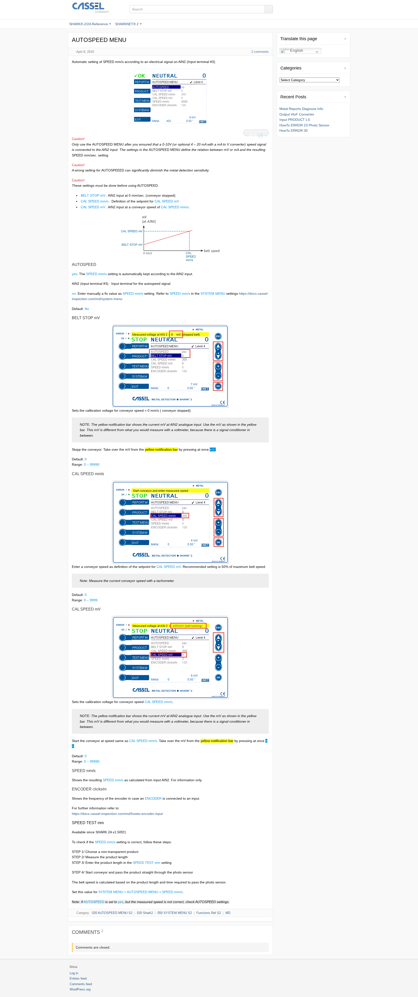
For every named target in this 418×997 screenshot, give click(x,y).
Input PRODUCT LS (294, 120)
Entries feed (78, 978)
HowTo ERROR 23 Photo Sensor (304, 125)
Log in (74, 973)
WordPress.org (80, 989)
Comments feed (81, 984)
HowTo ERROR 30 (293, 130)
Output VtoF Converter (296, 114)
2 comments (260, 52)
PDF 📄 (256, 135)
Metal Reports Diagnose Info (301, 109)
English (296, 50)
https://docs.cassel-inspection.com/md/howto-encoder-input (117, 814)
